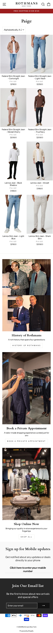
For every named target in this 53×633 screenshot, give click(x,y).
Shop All (26, 537)
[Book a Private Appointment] (26, 388)
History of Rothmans (26, 345)
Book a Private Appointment (26, 441)
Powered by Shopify (26, 631)
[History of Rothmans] (26, 295)
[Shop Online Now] (26, 484)
